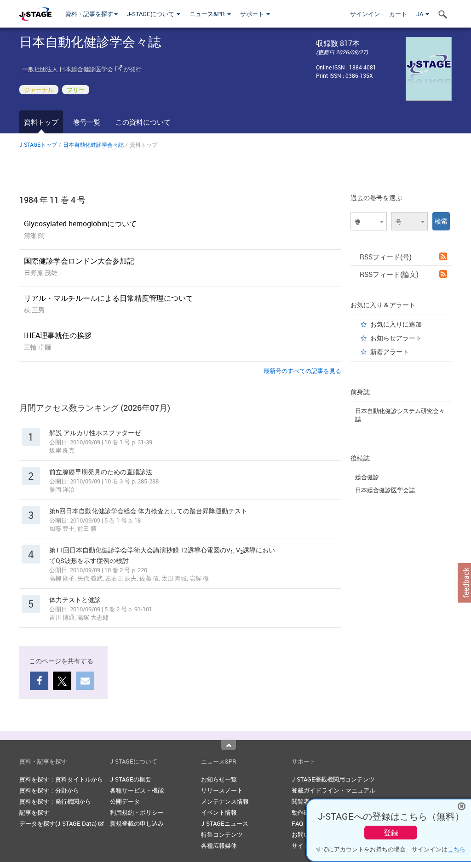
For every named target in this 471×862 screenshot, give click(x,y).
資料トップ (41, 121)
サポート (252, 14)
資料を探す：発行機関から (55, 801)
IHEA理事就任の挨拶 (58, 335)
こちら (456, 849)
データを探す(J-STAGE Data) (58, 823)
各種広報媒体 (219, 845)
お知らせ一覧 (219, 779)
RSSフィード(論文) (389, 274)
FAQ (297, 823)
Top (228, 745)
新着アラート (389, 351)
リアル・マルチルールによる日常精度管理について (108, 298)
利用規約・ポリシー (137, 812)
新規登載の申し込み (137, 823)
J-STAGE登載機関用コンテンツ (333, 779)
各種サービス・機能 (137, 790)
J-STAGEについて (151, 14)
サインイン (365, 14)
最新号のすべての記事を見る (302, 371)
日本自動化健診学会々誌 (93, 144)
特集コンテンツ (222, 834)
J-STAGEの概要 (130, 779)
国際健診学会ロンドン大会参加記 (79, 261)
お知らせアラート (396, 337)
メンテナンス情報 (225, 801)
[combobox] (368, 221)
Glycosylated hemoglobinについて (80, 223)
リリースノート (222, 790)
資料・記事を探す (89, 14)
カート (398, 14)
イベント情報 (219, 812)
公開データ (125, 801)
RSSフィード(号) (386, 256)
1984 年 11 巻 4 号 (52, 199)
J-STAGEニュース (224, 823)
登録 (391, 833)
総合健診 (367, 477)
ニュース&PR (208, 14)
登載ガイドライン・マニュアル (333, 790)
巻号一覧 (87, 121)
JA (420, 14)
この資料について (143, 121)
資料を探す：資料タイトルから (61, 779)
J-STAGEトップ (38, 144)
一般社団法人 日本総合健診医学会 (67, 69)
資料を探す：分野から (49, 790)
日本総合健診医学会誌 (385, 490)
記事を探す (34, 812)
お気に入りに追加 (396, 324)
